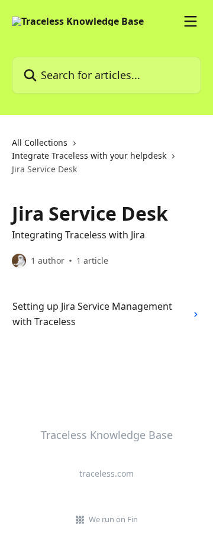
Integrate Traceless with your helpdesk (89, 155)
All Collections (39, 142)
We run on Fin (113, 519)
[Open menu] (190, 21)
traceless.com (106, 473)
